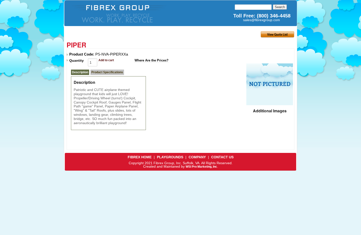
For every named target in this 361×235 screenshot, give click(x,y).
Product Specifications (107, 72)
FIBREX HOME (140, 157)
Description (80, 72)
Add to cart (106, 60)
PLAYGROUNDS (170, 157)
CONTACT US (222, 157)
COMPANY (197, 157)
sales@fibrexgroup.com (261, 20)
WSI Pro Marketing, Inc (201, 166)
